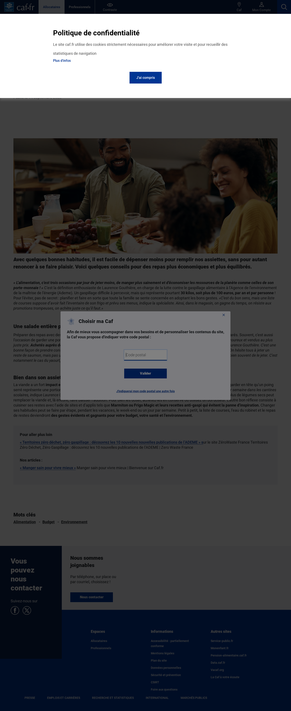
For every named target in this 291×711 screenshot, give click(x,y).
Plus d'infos (62, 61)
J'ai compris (145, 78)
